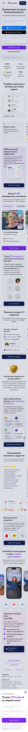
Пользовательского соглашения (9, 728)
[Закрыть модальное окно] (25, 692)
